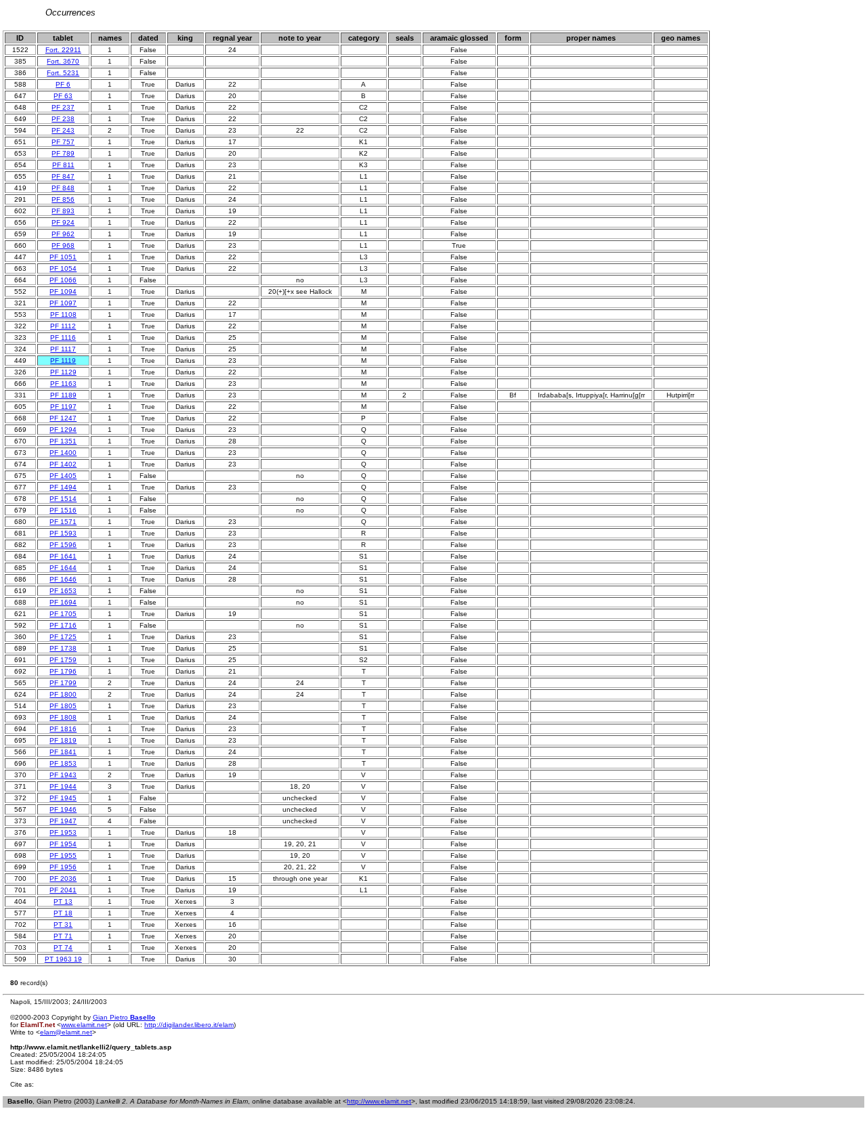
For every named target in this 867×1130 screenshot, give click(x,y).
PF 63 (63, 96)
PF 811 (63, 165)
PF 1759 (63, 660)
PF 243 (63, 130)
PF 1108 (63, 314)
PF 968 (63, 245)
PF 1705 (63, 613)
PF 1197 (63, 406)
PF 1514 (63, 498)
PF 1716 (63, 625)
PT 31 (63, 924)
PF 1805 (63, 706)
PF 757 (63, 142)
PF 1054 (63, 268)
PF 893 (63, 211)
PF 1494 (63, 487)
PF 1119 (63, 360)
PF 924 (63, 222)
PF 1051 (63, 257)
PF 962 (63, 234)
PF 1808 (63, 717)
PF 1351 (63, 441)
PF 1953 (63, 832)
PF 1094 (63, 291)
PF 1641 (63, 556)
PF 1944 (63, 786)
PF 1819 (63, 740)
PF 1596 (63, 544)
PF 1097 (63, 303)
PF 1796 (63, 671)
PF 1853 (63, 763)
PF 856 (63, 199)
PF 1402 (63, 464)
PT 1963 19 (63, 959)
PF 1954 (63, 844)
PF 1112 (63, 326)
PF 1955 (63, 855)
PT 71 (63, 936)
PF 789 (63, 153)
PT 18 (63, 913)
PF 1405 (63, 475)
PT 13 (63, 901)
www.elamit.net (84, 1024)
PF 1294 (63, 429)
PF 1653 (63, 590)
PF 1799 (63, 683)
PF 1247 (63, 418)
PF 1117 (63, 349)
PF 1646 (63, 579)
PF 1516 (63, 510)
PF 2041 (63, 890)
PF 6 (63, 84)
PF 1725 (63, 636)
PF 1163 (63, 383)
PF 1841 (63, 752)
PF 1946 (63, 809)
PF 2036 (63, 878)
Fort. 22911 (63, 49)
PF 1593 (63, 533)
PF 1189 (63, 395)
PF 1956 (63, 867)
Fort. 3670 (63, 61)
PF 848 (63, 188)
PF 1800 (63, 694)
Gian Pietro (124, 1017)
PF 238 (63, 119)
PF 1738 (63, 648)
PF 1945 (63, 798)
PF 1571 (63, 521)
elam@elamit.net (66, 1032)
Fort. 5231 (63, 73)
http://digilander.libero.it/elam (189, 1024)
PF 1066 (63, 280)
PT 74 (63, 947)
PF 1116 (63, 337)
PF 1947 (63, 821)
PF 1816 (63, 729)
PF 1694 (63, 602)
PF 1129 (63, 372)
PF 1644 (63, 567)
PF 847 (63, 176)
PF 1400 (63, 452)
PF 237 (63, 107)
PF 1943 (63, 775)
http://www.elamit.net (379, 1101)
